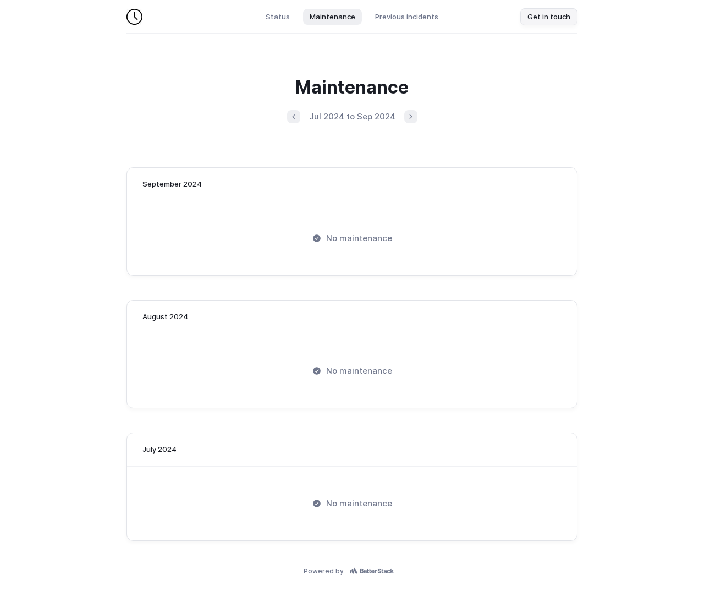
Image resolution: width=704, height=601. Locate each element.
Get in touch (548, 16)
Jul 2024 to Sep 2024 (352, 116)
